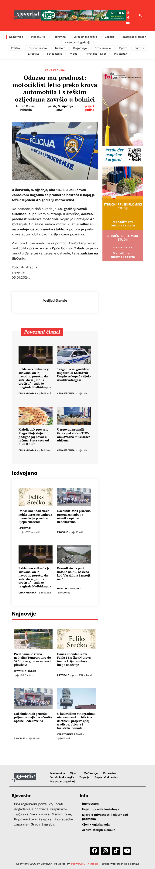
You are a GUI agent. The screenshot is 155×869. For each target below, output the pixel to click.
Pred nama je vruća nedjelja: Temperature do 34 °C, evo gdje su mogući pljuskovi (32, 659)
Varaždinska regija (85, 36)
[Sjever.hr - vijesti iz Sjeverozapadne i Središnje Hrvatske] (24, 777)
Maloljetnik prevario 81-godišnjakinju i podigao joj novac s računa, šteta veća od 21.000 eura (34, 437)
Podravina (59, 36)
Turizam (60, 48)
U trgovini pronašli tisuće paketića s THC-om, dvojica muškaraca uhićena (73, 435)
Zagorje (110, 36)
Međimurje (38, 36)
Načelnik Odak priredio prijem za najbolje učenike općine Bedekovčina (74, 516)
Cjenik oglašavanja (95, 824)
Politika (16, 48)
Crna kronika (103, 48)
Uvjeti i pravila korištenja (100, 809)
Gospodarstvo (38, 48)
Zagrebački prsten (134, 36)
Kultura (139, 48)
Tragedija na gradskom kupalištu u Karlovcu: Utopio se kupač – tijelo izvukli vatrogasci (74, 374)
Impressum (90, 803)
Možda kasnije (79, 13)
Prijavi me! (108, 14)
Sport (122, 48)
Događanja (80, 48)
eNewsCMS (78, 863)
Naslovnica (16, 36)
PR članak (120, 53)
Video (73, 53)
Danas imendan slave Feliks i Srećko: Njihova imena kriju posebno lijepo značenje (35, 516)
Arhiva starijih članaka (98, 830)
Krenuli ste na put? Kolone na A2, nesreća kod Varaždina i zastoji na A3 (73, 574)
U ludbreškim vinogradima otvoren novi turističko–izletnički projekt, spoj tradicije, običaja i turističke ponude (76, 721)
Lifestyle (33, 53)
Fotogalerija (54, 53)
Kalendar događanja (77, 42)
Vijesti (74, 773)
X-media (93, 863)
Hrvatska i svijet (95, 53)
